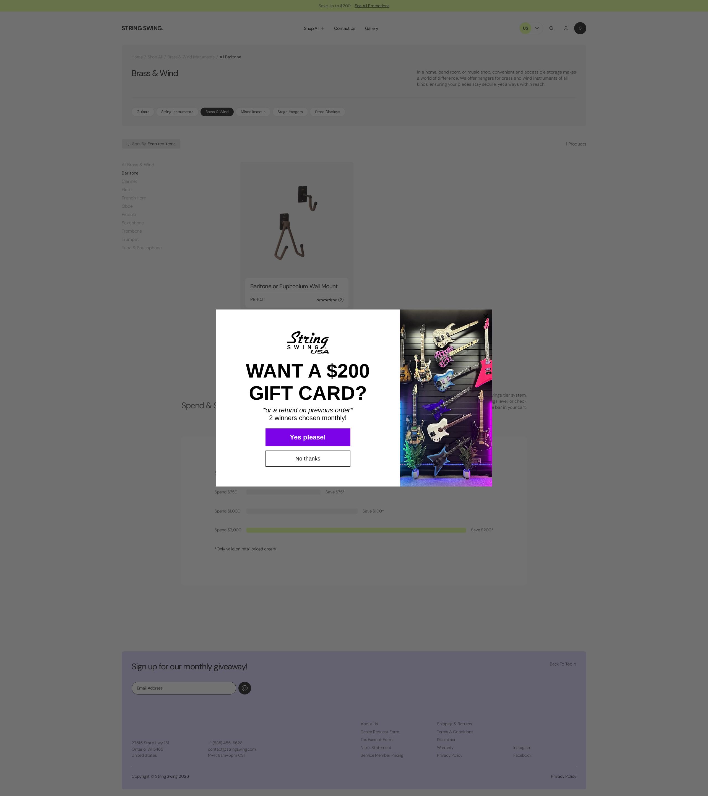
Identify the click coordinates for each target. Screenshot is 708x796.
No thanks (307, 459)
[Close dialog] (485, 316)
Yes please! (308, 437)
